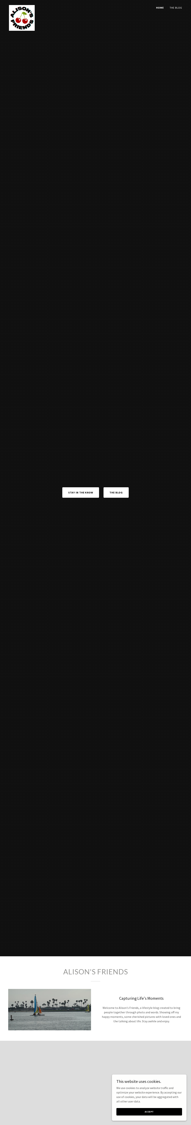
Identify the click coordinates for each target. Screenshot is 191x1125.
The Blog (116, 492)
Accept (149, 1111)
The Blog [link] (176, 7)
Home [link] (160, 7)
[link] (22, 6)
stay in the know (80, 492)
